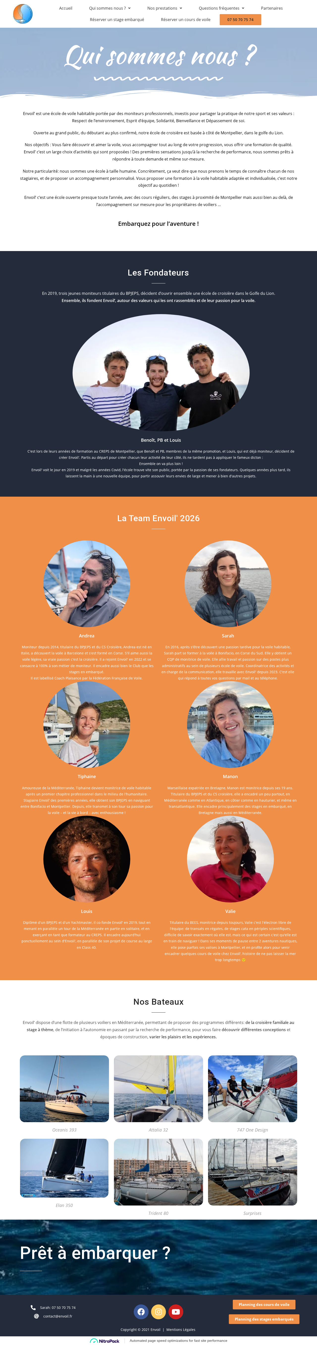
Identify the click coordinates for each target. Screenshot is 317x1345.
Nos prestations (162, 8)
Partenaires (272, 8)
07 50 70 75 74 (240, 19)
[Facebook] (141, 1311)
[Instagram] (158, 1311)
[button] (264, 1304)
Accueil (65, 8)
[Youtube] (175, 1311)
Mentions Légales (181, 1329)
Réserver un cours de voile (186, 19)
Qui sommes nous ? (107, 8)
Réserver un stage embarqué (117, 19)
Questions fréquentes (219, 8)
